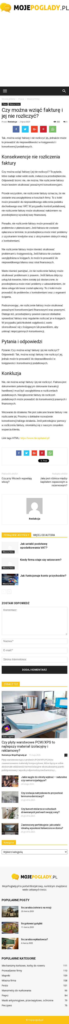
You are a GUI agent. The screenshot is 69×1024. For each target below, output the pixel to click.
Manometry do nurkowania (16, 990)
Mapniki (6, 975)
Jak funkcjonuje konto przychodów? (43, 575)
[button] (64, 91)
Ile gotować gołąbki (31, 923)
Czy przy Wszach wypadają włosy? (17, 480)
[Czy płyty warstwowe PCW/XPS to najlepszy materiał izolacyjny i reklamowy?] (34, 714)
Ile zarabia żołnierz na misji (36, 907)
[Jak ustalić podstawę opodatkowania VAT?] (10, 547)
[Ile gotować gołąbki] (10, 928)
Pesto (5, 985)
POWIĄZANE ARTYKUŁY (16, 535)
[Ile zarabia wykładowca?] (10, 943)
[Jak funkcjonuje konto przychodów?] (10, 579)
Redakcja (12, 121)
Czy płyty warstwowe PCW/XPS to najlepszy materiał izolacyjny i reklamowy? (28, 746)
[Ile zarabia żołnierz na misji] (10, 911)
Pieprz (5, 995)
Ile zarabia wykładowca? (34, 939)
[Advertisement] (34, 51)
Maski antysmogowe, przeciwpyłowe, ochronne (27, 1000)
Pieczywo (7, 1005)
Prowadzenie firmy (12, 970)
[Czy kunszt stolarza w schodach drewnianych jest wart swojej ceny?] (10, 813)
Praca (5, 104)
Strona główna (8, 99)
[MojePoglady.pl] (34, 7)
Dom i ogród (8, 736)
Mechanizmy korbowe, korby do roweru (23, 965)
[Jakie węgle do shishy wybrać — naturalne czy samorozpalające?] (10, 781)
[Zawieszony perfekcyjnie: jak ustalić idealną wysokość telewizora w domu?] (10, 829)
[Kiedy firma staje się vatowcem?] (10, 563)
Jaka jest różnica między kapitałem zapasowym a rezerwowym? (53, 482)
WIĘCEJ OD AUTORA (44, 535)
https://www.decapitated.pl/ (35, 438)
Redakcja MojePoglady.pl (14, 755)
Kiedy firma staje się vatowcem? (40, 559)
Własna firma (15, 104)
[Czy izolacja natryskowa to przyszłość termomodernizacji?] (10, 797)
